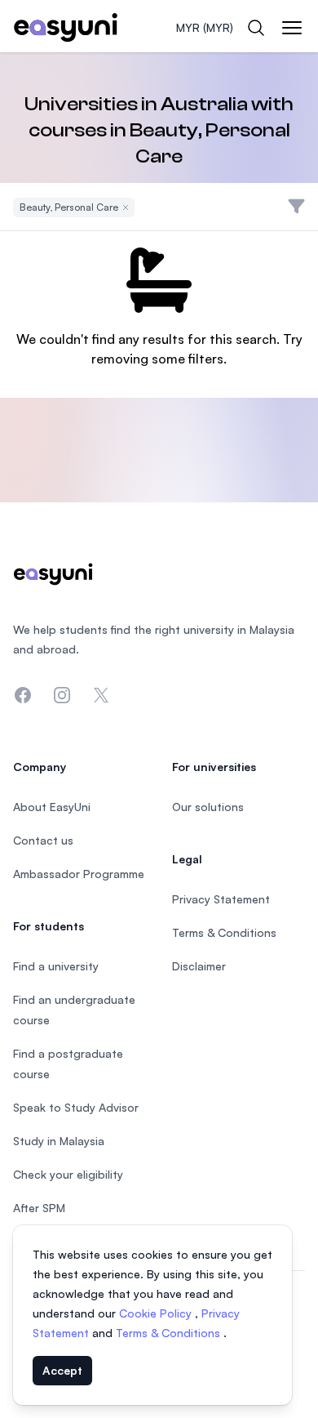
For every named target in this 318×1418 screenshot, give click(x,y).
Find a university (56, 966)
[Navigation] (292, 28)
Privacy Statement (221, 899)
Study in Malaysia (58, 1141)
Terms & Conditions (169, 1333)
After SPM (39, 1208)
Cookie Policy (157, 1313)
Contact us (43, 840)
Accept (62, 1370)
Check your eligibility (68, 1174)
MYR (204, 27)
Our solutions (208, 807)
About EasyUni (52, 807)
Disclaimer (199, 966)
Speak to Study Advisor (76, 1107)
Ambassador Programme (78, 874)
